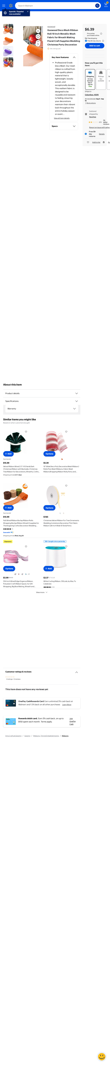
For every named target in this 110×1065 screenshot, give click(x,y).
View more (40, 592)
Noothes (92, 117)
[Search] (97, 5)
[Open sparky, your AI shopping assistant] (102, 1057)
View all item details (61, 118)
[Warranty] (74, 409)
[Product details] (76, 393)
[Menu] (4, 5)
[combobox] (58, 5)
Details (101, 134)
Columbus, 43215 (92, 95)
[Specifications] (76, 401)
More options (91, 103)
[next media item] (37, 44)
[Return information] (102, 41)
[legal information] (101, 34)
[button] (33, 46)
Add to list (96, 142)
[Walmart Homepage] (11, 5)
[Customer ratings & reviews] (76, 671)
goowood (51, 26)
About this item (12, 384)
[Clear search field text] (94, 5)
